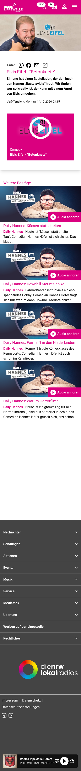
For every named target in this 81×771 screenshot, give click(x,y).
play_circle (64, 761)
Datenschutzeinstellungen (21, 707)
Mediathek (11, 603)
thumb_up (71, 761)
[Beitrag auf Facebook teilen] (28, 65)
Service (9, 591)
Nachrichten (12, 532)
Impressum (10, 700)
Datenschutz (31, 700)
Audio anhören (64, 217)
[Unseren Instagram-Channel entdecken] (10, 715)
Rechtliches (12, 638)
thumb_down (56, 761)
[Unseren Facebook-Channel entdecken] (4, 715)
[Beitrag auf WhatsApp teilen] (21, 65)
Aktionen (10, 556)
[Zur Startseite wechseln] (13, 7)
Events (8, 568)
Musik (7, 579)
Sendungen (11, 544)
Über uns (10, 615)
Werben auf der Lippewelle (23, 627)
